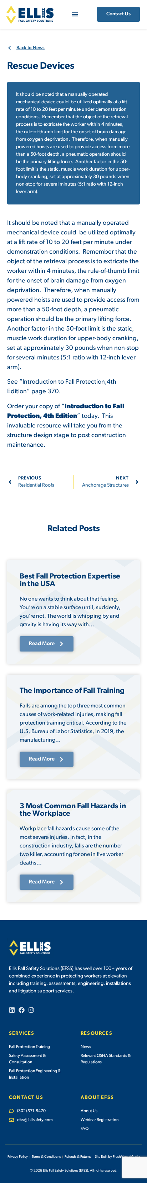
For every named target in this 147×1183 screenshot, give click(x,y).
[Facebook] (22, 1010)
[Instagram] (31, 1010)
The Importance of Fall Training (72, 691)
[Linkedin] (12, 1010)
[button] (75, 14)
